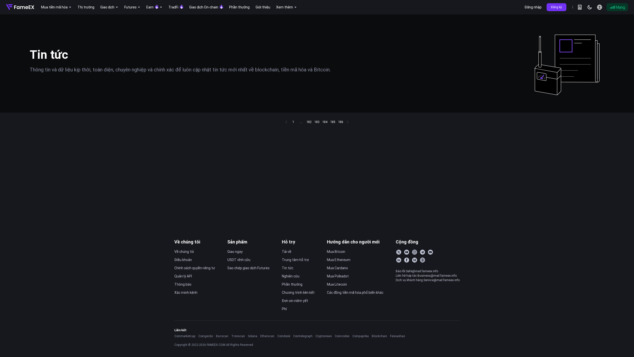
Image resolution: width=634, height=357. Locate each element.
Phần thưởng (292, 284)
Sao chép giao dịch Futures (248, 268)
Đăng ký (556, 7)
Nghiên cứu (290, 276)
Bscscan (222, 336)
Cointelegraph (303, 336)
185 (332, 122)
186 (340, 122)
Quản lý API (183, 276)
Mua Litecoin (337, 284)
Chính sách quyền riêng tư (194, 268)
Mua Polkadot (338, 276)
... (301, 122)
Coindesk (283, 336)
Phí (284, 309)
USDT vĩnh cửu (238, 260)
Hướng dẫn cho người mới (353, 242)
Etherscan (267, 336)
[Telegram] (422, 252)
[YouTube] (407, 252)
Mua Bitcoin (336, 251)
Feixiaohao (397, 336)
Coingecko (205, 336)
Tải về (286, 251)
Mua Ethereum (338, 260)
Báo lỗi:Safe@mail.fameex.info (417, 271)
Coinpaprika (360, 336)
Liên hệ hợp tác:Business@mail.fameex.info (426, 275)
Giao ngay (235, 251)
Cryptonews (324, 336)
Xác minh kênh (185, 292)
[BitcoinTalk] (422, 260)
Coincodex (342, 336)
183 (317, 122)
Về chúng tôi (187, 242)
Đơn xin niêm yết (295, 300)
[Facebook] (407, 260)
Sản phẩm (237, 242)
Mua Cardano (337, 268)
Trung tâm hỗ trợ (295, 260)
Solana (252, 336)
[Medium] (415, 260)
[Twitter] (399, 252)
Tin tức (287, 268)
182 (309, 122)
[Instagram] (415, 252)
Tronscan (238, 336)
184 (324, 122)
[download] (580, 7)
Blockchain (379, 336)
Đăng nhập (533, 7)
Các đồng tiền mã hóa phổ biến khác (355, 292)
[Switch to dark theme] (590, 7)
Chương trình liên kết (298, 292)
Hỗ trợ (288, 242)
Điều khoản (183, 260)
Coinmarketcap (184, 336)
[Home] (20, 7)
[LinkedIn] (399, 260)
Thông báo (182, 284)
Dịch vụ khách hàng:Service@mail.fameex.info (428, 280)
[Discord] (430, 252)
